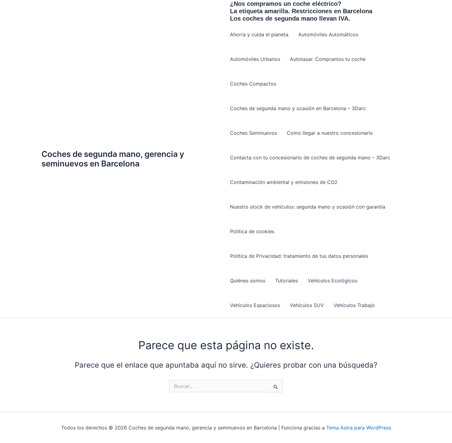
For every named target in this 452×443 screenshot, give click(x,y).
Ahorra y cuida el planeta (259, 34)
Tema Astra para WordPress (358, 428)
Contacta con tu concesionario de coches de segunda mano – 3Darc (310, 157)
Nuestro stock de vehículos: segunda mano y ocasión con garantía (307, 207)
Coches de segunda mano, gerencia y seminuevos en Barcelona (113, 158)
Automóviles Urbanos (255, 59)
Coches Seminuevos (253, 133)
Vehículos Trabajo (354, 305)
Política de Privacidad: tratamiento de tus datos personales (299, 256)
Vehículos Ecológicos (332, 280)
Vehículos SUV (307, 305)
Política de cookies (252, 231)
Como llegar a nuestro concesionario (330, 133)
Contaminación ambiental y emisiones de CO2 (284, 182)
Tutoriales (286, 280)
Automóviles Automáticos (328, 34)
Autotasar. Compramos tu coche (328, 59)
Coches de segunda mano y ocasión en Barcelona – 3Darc (298, 108)
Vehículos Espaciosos (255, 305)
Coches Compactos (253, 84)
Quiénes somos (247, 280)
